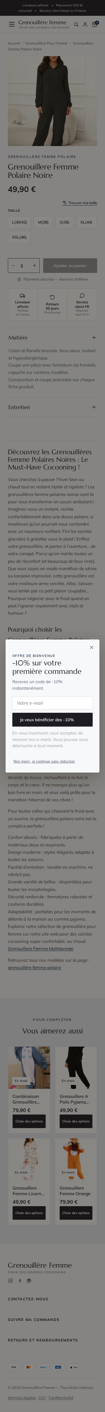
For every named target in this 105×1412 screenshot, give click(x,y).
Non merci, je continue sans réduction (44, 761)
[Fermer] (91, 647)
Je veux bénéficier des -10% (47, 719)
